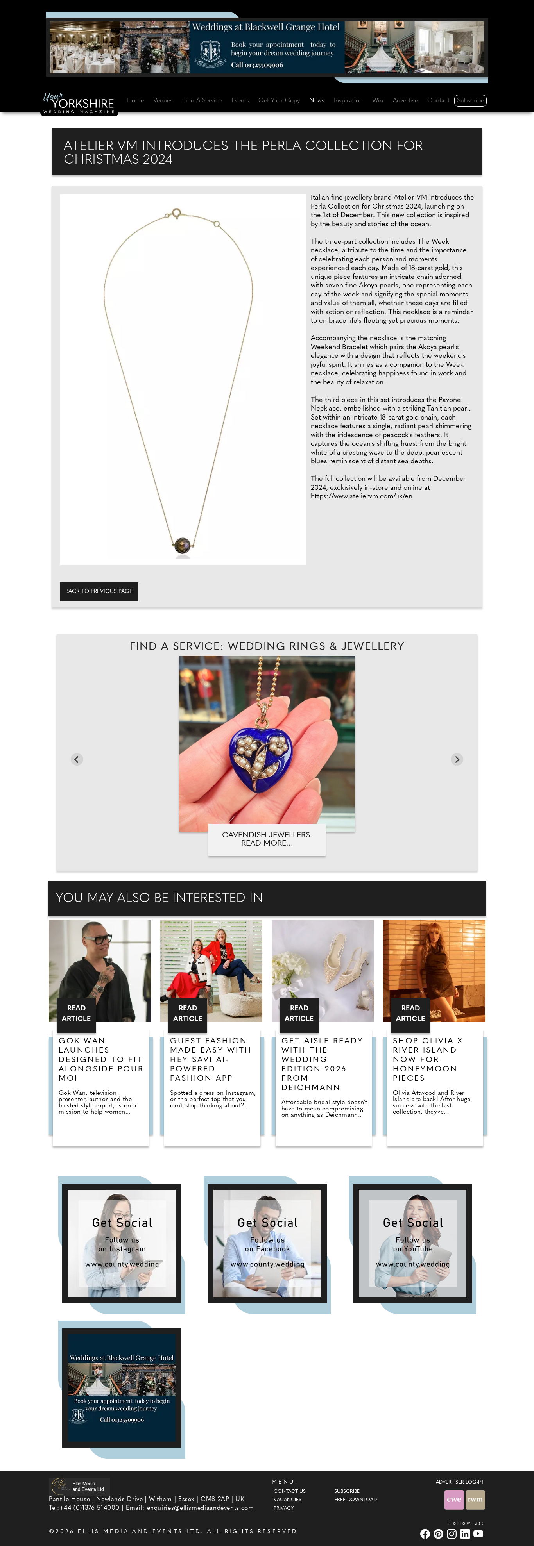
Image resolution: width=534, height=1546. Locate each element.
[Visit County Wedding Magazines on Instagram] (453, 1534)
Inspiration (348, 101)
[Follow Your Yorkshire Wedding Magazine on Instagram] (121, 1243)
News (316, 101)
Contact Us (290, 1491)
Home (135, 101)
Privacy (284, 1508)
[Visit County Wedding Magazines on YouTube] (479, 1534)
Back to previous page (99, 591)
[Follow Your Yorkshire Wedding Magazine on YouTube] (412, 1243)
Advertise (405, 101)
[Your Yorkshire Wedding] (79, 104)
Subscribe (470, 101)
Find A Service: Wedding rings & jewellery (267, 647)
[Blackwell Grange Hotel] (267, 47)
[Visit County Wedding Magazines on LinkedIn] (466, 1534)
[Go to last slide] (77, 759)
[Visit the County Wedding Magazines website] (475, 1500)
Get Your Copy (279, 101)
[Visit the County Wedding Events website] (455, 1500)
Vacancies (287, 1500)
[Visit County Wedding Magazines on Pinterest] (439, 1534)
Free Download (355, 1500)
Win (377, 101)
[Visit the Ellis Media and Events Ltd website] (79, 1486)
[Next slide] (457, 759)
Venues (163, 101)
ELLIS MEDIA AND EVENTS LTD (139, 1532)
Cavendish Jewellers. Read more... (267, 840)
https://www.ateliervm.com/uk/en (361, 496)
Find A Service (202, 101)
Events (240, 101)
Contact (438, 101)
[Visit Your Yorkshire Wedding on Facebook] (426, 1534)
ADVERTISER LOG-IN (459, 1482)
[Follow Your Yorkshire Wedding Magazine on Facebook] (267, 1243)
